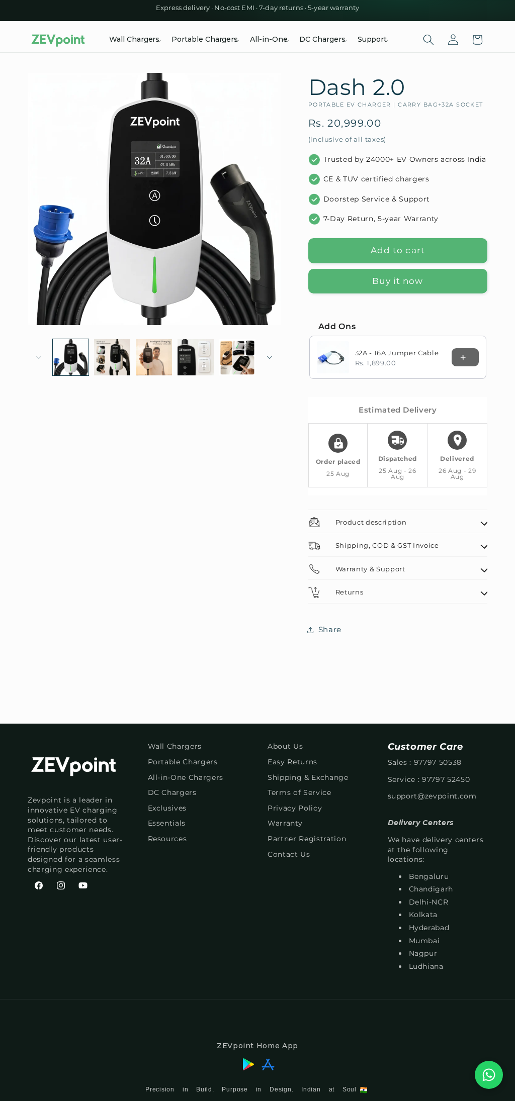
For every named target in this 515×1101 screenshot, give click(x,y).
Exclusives (167, 808)
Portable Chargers (183, 761)
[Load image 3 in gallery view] (154, 357)
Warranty (285, 823)
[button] (134, 40)
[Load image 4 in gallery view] (196, 357)
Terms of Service (299, 792)
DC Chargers (172, 792)
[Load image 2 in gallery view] (112, 357)
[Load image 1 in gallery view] (71, 357)
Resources (167, 838)
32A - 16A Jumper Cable (397, 353)
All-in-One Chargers (186, 777)
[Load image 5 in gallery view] (237, 357)
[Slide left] (39, 357)
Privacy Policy (295, 808)
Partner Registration (307, 838)
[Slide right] (270, 357)
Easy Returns (292, 761)
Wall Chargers (175, 746)
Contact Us (289, 854)
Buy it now (397, 281)
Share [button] (329, 629)
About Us (285, 746)
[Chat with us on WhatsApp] (489, 1075)
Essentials (167, 823)
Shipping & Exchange (308, 777)
